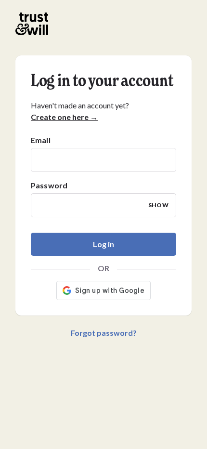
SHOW (158, 205)
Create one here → (64, 116)
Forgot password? (104, 332)
